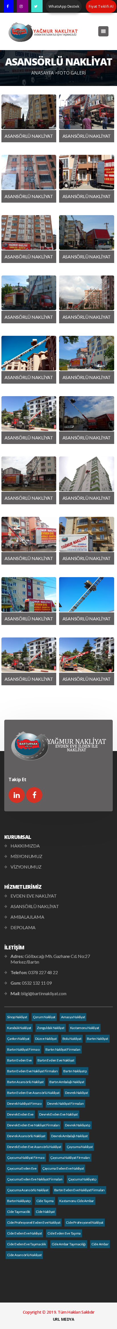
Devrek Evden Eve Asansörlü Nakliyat (34, 1147)
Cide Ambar (100, 1244)
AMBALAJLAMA (27, 916)
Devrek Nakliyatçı (77, 1125)
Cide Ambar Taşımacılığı (69, 1244)
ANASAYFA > (44, 73)
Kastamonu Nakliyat (84, 1028)
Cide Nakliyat (45, 1211)
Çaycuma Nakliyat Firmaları (70, 1157)
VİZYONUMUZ (26, 866)
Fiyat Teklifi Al (101, 6)
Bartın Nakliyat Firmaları (62, 1049)
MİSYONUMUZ (26, 856)
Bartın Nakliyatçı (75, 1071)
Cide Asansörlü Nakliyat (24, 1255)
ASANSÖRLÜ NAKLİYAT (35, 906)
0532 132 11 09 (37, 983)
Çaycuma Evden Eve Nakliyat (63, 1168)
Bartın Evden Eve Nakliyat (55, 1060)
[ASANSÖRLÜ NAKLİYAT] (28, 111)
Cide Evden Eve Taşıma (64, 1233)
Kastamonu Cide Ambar (76, 1201)
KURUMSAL (17, 837)
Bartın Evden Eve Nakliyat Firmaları (32, 1071)
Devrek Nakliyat (76, 1093)
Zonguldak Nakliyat (50, 1028)
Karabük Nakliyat (19, 1028)
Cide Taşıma (45, 1201)
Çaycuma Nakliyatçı (82, 1179)
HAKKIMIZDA (25, 845)
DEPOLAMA (23, 927)
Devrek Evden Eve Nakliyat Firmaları (33, 1125)
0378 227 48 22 (43, 972)
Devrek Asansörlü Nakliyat (26, 1136)
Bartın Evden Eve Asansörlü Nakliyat (33, 1093)
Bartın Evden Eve (19, 1060)
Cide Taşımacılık (18, 1211)
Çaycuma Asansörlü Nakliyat (28, 1190)
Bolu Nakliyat (72, 1038)
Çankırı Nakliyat (18, 1038)
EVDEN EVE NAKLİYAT (34, 895)
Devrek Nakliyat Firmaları (65, 1103)
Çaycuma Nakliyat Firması (26, 1157)
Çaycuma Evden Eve (22, 1168)
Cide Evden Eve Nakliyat (24, 1233)
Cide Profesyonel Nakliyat (84, 1222)
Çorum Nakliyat (44, 1017)
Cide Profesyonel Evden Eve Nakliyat (33, 1222)
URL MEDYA (63, 1319)
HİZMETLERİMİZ (22, 886)
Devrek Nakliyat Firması (24, 1103)
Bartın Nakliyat (97, 1038)
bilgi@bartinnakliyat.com (43, 993)
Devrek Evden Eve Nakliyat (58, 1114)
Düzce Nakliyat (46, 1038)
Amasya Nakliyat (73, 1017)
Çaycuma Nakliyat (80, 1147)
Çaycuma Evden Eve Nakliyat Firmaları (34, 1179)
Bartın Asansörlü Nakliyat (25, 1082)
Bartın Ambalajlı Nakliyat (66, 1082)
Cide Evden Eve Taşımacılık (26, 1244)
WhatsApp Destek (64, 6)
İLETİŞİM (14, 947)
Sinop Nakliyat (17, 1017)
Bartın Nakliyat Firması (23, 1049)
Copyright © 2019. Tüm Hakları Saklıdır (59, 1312)
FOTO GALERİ (71, 73)
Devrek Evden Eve (20, 1114)
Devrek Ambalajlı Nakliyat (69, 1136)
